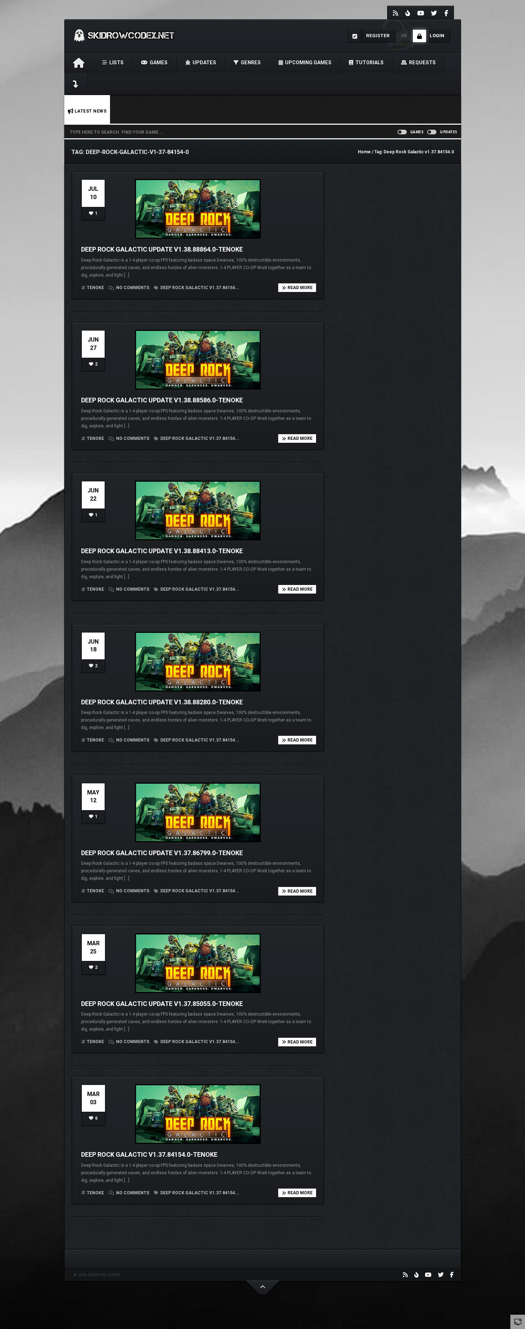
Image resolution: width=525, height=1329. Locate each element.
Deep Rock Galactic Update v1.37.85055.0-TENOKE (162, 1003)
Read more (300, 287)
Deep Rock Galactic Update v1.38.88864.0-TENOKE (162, 249)
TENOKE (95, 287)
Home (364, 151)
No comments (132, 287)
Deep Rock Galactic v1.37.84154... (199, 287)
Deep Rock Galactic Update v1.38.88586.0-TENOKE (162, 400)
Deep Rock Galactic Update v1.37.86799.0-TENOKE (162, 853)
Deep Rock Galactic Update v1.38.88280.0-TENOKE (162, 702)
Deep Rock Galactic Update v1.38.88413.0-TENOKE (162, 551)
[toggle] (517, 1321)
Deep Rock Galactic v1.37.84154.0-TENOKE (149, 1154)
